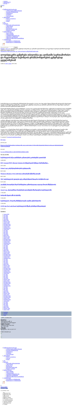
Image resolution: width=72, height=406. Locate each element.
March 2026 (6, 220)
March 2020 (6, 307)
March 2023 (6, 264)
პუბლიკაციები (10, 34)
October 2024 (6, 241)
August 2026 (6, 214)
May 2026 (5, 218)
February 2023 (6, 265)
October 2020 (6, 298)
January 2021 (6, 294)
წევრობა (5, 23)
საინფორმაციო (7, 31)
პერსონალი (9, 13)
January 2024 (6, 253)
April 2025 (5, 234)
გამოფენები (6, 17)
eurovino (8, 20)
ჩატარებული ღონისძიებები (13, 42)
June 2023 (5, 260)
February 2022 (6, 279)
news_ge (8, 48)
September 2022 (7, 272)
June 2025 (5, 231)
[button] (4, 388)
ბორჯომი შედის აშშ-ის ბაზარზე (11, 195)
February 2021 (6, 293)
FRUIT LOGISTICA (11, 18)
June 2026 (5, 216)
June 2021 (5, 288)
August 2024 (6, 244)
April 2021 (5, 290)
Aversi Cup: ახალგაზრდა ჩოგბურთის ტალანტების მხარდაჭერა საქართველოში (26, 190)
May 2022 (5, 277)
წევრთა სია (9, 27)
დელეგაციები (10, 16)
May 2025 (5, 233)
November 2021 (7, 283)
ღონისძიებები (7, 39)
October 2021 (6, 284)
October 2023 (6, 257)
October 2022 (6, 270)
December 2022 (6, 268)
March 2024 (6, 250)
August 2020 (6, 300)
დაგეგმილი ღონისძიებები (13, 41)
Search (15, 47)
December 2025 (6, 224)
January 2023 (6, 267)
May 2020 (5, 304)
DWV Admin (8, 63)
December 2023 (6, 254)
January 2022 (6, 280)
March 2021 (6, 292)
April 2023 (5, 263)
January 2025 (6, 238)
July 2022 (5, 274)
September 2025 (7, 228)
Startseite (3, 48)
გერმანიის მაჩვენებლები (12, 35)
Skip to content (4, 386)
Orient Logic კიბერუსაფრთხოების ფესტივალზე (16, 168)
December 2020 (6, 295)
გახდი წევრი (9, 26)
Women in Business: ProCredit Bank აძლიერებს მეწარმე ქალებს (20, 173)
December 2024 (6, 239)
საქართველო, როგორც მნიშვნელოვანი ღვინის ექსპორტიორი (21, 200)
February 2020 (6, 308)
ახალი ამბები (9, 33)
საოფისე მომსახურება (12, 12)
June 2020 (5, 303)
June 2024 (5, 246)
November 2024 (7, 240)
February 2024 (6, 252)
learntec (8, 21)
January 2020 (6, 309)
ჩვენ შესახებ (5, 1)
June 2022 (5, 275)
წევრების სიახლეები (11, 29)
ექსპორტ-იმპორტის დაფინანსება (15, 38)
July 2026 (5, 215)
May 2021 (5, 289)
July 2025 (5, 230)
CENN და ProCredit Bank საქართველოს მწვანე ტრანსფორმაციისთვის (23, 206)
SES (4, 22)
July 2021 (5, 287)
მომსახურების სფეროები (10, 9)
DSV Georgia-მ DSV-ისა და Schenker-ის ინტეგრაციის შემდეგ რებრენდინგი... (25, 163)
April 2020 (5, 306)
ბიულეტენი (5, 3)
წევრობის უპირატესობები (13, 25)
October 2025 (6, 226)
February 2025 (6, 236)
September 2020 (7, 299)
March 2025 (6, 235)
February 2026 (6, 221)
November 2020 (7, 297)
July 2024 (5, 245)
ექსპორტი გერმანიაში (12, 37)
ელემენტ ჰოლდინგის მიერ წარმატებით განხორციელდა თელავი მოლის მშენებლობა (28, 184)
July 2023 (5, 259)
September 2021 (7, 285)
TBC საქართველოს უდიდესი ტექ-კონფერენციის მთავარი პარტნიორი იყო (25, 179)
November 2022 (7, 269)
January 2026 (6, 223)
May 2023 (5, 262)
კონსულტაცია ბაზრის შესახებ (14, 10)
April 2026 (5, 219)
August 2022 (6, 273)
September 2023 (7, 258)
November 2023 (7, 255)
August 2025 (6, 229)
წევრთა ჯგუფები (10, 30)
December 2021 (6, 282)
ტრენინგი (8, 14)
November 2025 (7, 225)
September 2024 (7, 243)
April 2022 (5, 278)
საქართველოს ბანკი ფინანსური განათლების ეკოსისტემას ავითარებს (23, 157)
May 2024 (5, 248)
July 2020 (5, 302)
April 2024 (5, 249)
